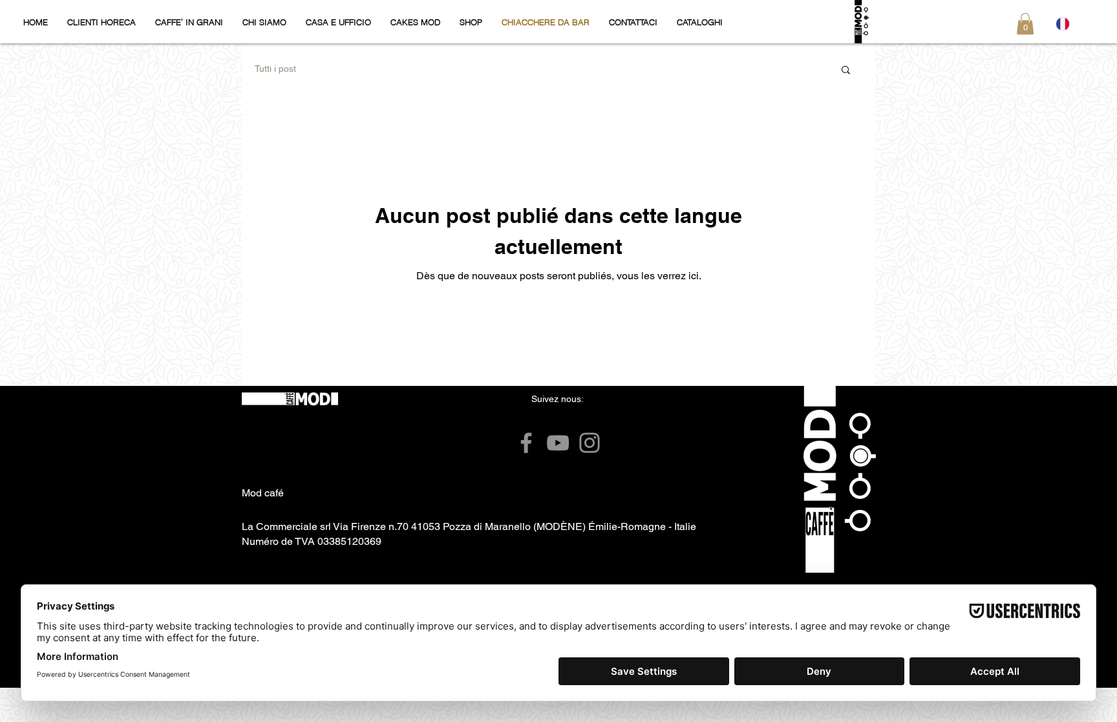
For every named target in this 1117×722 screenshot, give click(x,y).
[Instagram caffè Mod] (589, 442)
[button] (1025, 23)
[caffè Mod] (526, 442)
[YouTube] (557, 442)
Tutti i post (275, 68)
